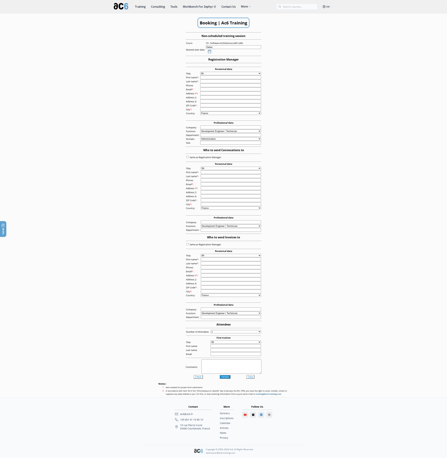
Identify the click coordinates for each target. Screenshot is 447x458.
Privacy (224, 437)
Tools (173, 7)
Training (140, 7)
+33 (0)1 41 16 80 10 (191, 419)
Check (198, 377)
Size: (188, 142)
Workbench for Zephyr (198, 7)
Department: (193, 135)
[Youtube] (245, 415)
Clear (250, 377)
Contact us (228, 7)
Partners (225, 413)
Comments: (192, 367)
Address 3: (191, 101)
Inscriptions (227, 418)
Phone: (190, 85)
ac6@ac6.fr (186, 414)
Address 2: (191, 97)
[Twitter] (253, 415)
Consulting (158, 7)
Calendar (225, 423)
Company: (191, 127)
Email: (190, 89)
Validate (225, 377)
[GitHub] (269, 415)
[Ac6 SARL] (198, 451)
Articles (224, 428)
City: (189, 109)
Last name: (192, 81)
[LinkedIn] (261, 415)
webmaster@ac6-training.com (220, 453)
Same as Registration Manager (205, 157)
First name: (192, 77)
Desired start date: (196, 49)
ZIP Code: (191, 105)
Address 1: (192, 93)
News (223, 432)
